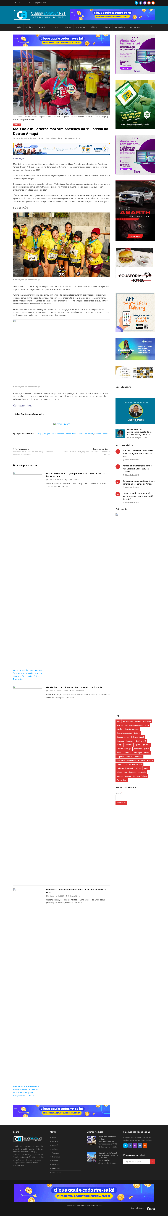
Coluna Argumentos (124, 733)
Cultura (54, 27)
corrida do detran (86, 433)
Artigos (29, 27)
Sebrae (119, 772)
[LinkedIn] (140, 1145)
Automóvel (135, 27)
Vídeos (94, 27)
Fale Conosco (20, 3)
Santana (138, 768)
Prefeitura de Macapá (125, 768)
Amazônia (147, 721)
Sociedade (142, 772)
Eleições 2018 (141, 741)
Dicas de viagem (123, 737)
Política (150, 760)
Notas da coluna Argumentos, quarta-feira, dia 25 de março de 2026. (139, 432)
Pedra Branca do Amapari (126, 760)
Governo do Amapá (124, 749)
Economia (80, 27)
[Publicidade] (112, 14)
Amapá (42, 27)
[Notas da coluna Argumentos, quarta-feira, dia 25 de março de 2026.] (120, 433)
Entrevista (120, 27)
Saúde (146, 768)
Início (18, 27)
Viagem (128, 776)
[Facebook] (140, 3)
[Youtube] (149, 3)
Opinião (106, 27)
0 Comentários (74, 138)
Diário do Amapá (137, 737)
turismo (120, 776)
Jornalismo (138, 749)
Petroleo (141, 760)
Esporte (17, 125)
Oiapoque (120, 756)
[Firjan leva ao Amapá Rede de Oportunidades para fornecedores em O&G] (91, 1140)
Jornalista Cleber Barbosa (51, 138)
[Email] (153, 3)
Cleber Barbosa (72, 1205)
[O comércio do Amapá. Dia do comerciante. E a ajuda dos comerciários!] (91, 1157)
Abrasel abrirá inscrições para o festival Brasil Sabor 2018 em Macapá (137, 468)
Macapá (119, 753)
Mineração (138, 753)
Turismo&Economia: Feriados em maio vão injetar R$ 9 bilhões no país (138, 453)
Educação (130, 741)
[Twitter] (136, 3)
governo (146, 745)
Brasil (147, 725)
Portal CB (120, 764)
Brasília (119, 729)
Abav (118, 721)
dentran (97, 433)
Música (146, 753)
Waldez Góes (122, 780)
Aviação (120, 725)
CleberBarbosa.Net (132, 729)
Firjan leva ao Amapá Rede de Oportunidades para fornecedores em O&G (107, 1140)
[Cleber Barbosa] (41, 19)
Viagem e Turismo (140, 776)
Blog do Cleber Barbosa (54, 433)
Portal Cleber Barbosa (134, 764)
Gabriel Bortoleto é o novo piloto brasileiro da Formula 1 (75, 687)
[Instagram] (144, 3)
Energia (119, 745)
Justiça (146, 749)
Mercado (128, 753)
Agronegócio (128, 721)
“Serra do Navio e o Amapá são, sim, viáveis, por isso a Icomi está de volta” (138, 496)
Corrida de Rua (71, 433)
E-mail (119, 793)
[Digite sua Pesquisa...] (151, 27)
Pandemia (138, 756)
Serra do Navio (130, 772)
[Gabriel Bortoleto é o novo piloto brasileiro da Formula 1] (27, 784)
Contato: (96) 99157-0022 (37, 3)
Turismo (67, 27)
